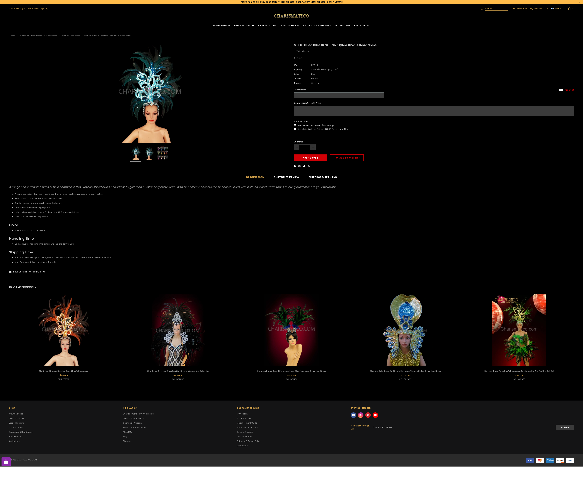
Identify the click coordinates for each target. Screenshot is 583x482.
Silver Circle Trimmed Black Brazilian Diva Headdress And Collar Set (178, 371)
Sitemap (127, 441)
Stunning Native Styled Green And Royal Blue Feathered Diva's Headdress (291, 371)
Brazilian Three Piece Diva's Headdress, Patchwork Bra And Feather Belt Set (519, 371)
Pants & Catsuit (244, 25)
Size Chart (569, 90)
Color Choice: (300, 89)
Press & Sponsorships (133, 418)
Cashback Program (132, 422)
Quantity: (298, 141)
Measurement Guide (247, 422)
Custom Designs (245, 432)
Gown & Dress (222, 25)
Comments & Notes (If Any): (307, 103)
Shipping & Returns (323, 177)
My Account (536, 8)
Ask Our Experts (37, 272)
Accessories (342, 25)
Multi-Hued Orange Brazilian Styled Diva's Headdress (63, 371)
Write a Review (303, 51)
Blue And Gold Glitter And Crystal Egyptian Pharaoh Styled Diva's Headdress (405, 371)
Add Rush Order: (301, 121)
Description (255, 177)
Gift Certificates (519, 8)
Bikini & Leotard (267, 25)
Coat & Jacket (290, 25)
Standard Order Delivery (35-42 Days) (316, 125)
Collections (362, 25)
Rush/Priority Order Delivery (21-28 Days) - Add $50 (323, 129)
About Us (127, 432)
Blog (125, 436)
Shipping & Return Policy (249, 441)
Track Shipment (244, 418)
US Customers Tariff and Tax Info (139, 413)
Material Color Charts (247, 427)
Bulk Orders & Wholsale (134, 427)
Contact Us (242, 445)
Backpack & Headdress (317, 25)
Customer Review (286, 177)
